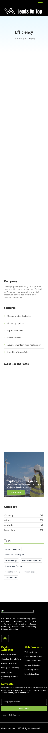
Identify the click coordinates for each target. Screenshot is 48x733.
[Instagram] (5, 638)
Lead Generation (8, 654)
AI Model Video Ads (33, 660)
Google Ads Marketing (11, 659)
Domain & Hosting (32, 665)
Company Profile (32, 669)
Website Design (31, 652)
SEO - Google (7, 672)
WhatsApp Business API (9, 677)
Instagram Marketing (10, 668)
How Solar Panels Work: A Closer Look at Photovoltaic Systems (24, 251)
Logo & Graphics (32, 674)
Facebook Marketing (10, 663)
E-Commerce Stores (34, 656)
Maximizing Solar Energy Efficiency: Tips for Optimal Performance (23, 411)
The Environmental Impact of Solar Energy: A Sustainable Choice (22, 97)
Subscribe (24, 708)
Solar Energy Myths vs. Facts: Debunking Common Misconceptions (22, 213)
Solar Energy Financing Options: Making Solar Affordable (23, 156)
